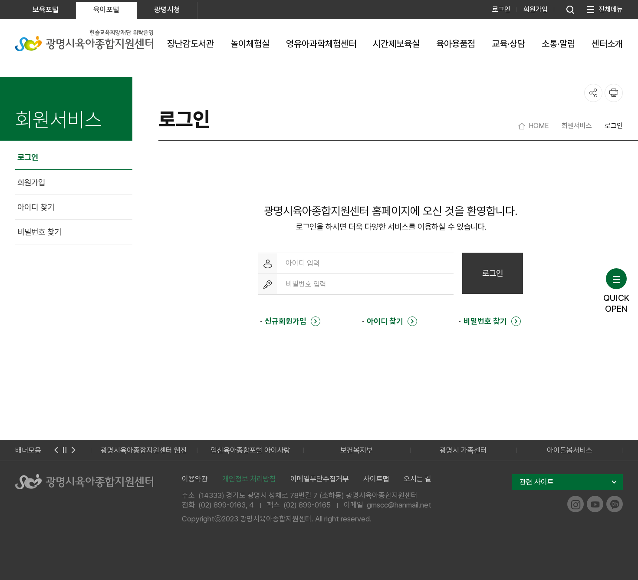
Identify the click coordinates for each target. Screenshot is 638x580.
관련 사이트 (537, 482)
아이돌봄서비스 (569, 450)
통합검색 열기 (570, 9)
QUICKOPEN (616, 303)
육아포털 (106, 9)
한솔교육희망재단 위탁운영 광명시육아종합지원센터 (84, 40)
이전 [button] (56, 450)
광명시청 (167, 9)
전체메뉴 (611, 9)
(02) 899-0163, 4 (226, 505)
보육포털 (46, 9)
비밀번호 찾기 (39, 232)
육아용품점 (455, 43)
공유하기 (593, 93)
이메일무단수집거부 (319, 479)
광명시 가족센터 (463, 450)
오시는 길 (417, 479)
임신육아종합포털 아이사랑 (250, 450)
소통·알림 (558, 43)
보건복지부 (356, 450)
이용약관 (195, 479)
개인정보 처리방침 (249, 479)
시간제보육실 (396, 43)
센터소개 (607, 43)
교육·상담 (508, 43)
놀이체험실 (250, 43)
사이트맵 (376, 479)
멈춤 (64, 450)
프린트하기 (614, 93)
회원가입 (535, 9)
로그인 (501, 9)
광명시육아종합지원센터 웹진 (144, 450)
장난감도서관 (190, 43)
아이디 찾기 (35, 207)
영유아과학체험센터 (321, 43)
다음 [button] (73, 450)
